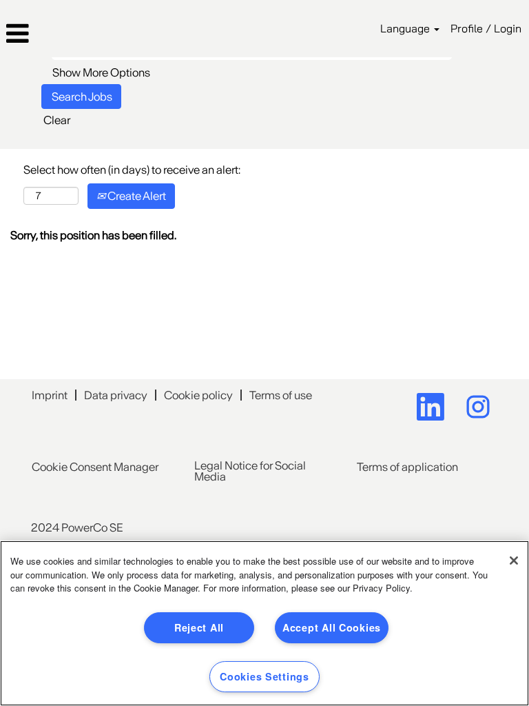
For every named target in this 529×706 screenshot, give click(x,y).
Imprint (50, 395)
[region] (264, 623)
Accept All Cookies (331, 627)
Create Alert (135, 196)
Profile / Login (485, 28)
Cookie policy (198, 395)
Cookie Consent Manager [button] (95, 467)
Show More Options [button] (101, 72)
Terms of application (407, 467)
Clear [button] (56, 120)
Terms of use (280, 395)
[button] (88, 34)
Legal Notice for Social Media (250, 471)
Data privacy (115, 395)
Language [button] (406, 28)
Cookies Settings (264, 676)
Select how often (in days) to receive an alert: (131, 169)
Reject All (199, 627)
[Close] (514, 560)
